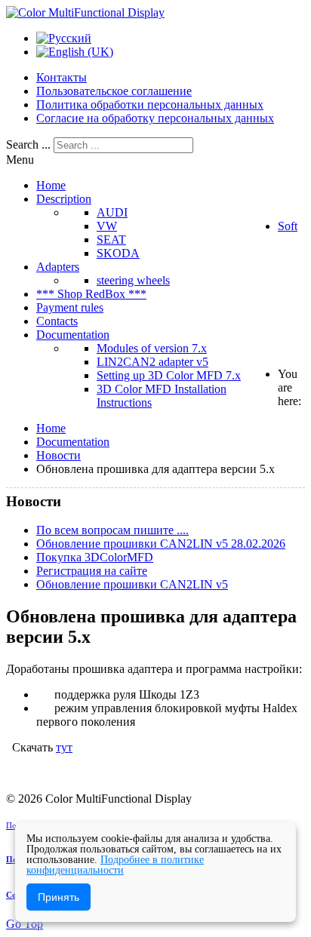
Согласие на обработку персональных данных (155, 118)
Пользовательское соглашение (114, 90)
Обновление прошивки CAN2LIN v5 (132, 584)
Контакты (61, 77)
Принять (58, 897)
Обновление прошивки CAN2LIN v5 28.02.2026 (160, 543)
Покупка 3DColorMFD (94, 557)
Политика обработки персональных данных (149, 104)
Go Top (24, 923)
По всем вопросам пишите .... (112, 530)
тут (64, 747)
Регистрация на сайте (91, 570)
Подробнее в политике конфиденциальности (115, 865)
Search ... (28, 144)
